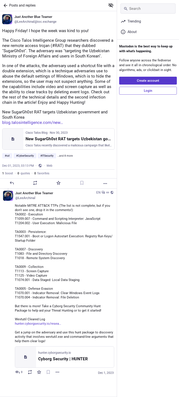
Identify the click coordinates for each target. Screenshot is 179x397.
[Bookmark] (81, 182)
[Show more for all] (111, 5)
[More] (105, 183)
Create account (148, 81)
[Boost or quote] (35, 182)
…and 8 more (65, 155)
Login (148, 91)
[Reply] (11, 182)
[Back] (4, 5)
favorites (41, 173)
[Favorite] (58, 182)
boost (7, 173)
